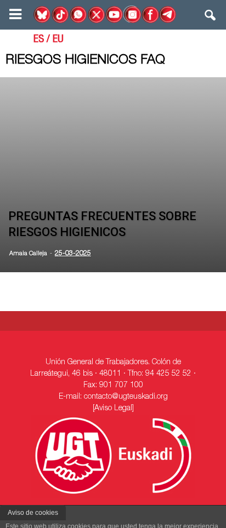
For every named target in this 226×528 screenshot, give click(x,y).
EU (58, 40)
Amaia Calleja (28, 254)
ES (38, 40)
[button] (210, 17)
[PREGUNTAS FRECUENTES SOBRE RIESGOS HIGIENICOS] (113, 174)
